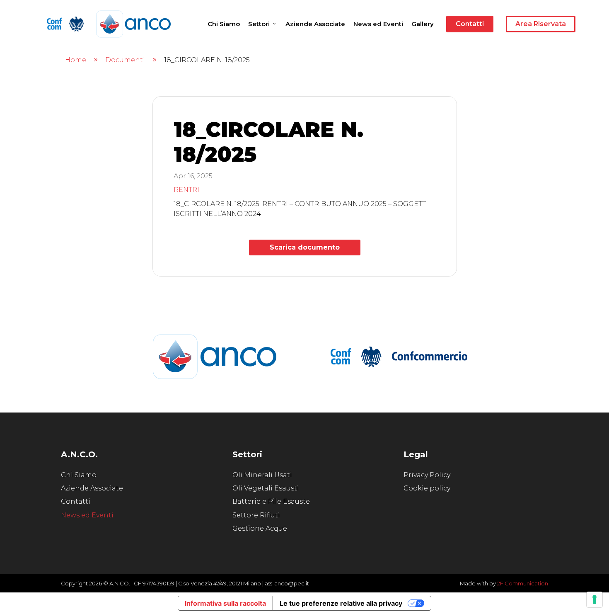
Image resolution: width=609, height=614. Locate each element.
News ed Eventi (378, 24)
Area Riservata (540, 24)
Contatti (470, 24)
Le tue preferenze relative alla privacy (341, 603)
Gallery (422, 24)
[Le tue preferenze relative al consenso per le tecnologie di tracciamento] (594, 599)
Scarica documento (305, 247)
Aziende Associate (315, 24)
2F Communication (522, 583)
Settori (259, 24)
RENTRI (186, 190)
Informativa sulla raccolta (225, 603)
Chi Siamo (224, 24)
